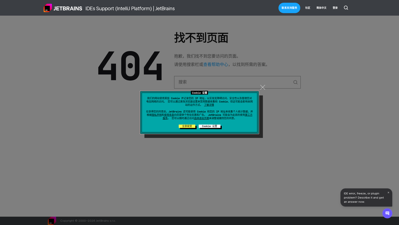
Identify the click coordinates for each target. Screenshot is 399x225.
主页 (63, 8)
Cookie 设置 (209, 126)
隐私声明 (157, 115)
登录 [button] (335, 7)
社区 (307, 7)
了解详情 (209, 105)
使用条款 (169, 115)
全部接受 (187, 126)
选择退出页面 (201, 118)
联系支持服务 (289, 7)
